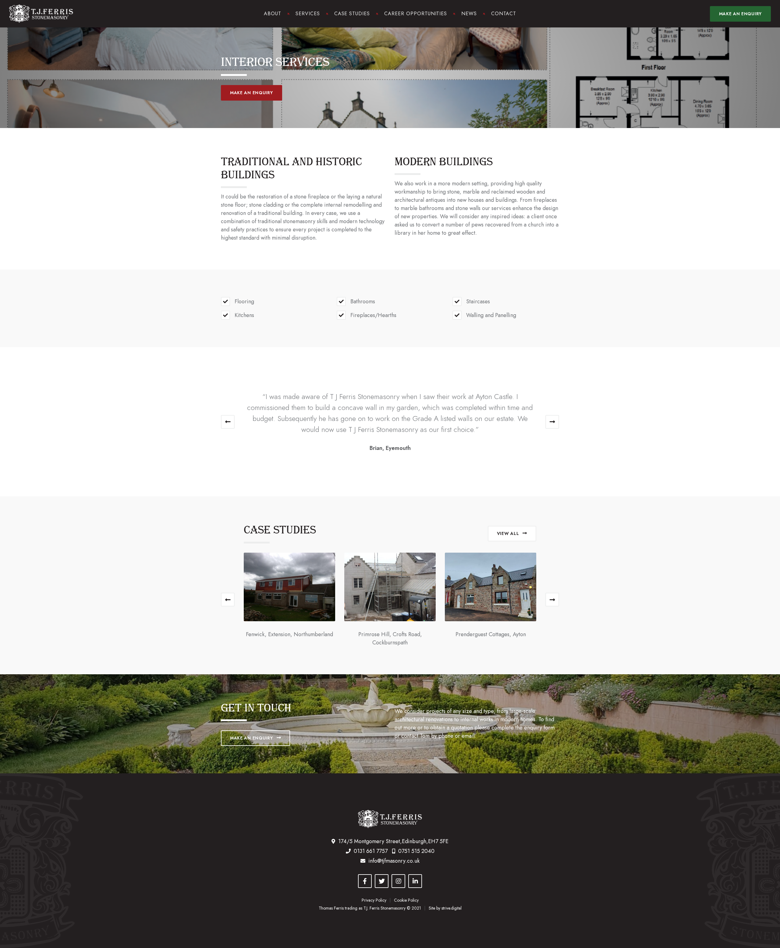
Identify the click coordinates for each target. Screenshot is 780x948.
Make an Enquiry (740, 14)
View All (508, 533)
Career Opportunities (415, 13)
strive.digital (451, 908)
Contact (503, 13)
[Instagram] (398, 881)
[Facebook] (365, 881)
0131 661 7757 (371, 851)
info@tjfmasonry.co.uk (394, 861)
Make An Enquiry (251, 93)
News (469, 13)
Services (308, 13)
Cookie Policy (406, 900)
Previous (228, 422)
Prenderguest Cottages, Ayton (491, 634)
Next (552, 422)
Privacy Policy (374, 900)
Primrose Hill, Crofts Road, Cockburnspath (390, 638)
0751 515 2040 (416, 851)
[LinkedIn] (415, 881)
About (272, 13)
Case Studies (352, 13)
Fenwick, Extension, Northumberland (289, 634)
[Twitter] (381, 881)
